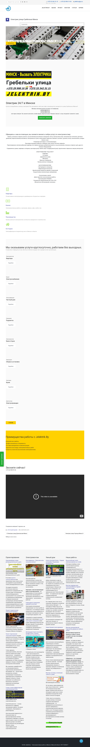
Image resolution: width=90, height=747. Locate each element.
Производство (11, 217)
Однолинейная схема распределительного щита (13, 561)
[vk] (26, 2)
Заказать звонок (45, 117)
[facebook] (20, 2)
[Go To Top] (81, 741)
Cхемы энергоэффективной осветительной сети (14, 688)
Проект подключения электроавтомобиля (12, 611)
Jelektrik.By (46, 7)
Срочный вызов (12, 530)
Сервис (81, 7)
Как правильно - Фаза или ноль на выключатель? (35, 561)
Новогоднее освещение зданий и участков (33, 603)
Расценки (11, 43)
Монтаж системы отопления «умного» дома (54, 673)
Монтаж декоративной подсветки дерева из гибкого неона (74, 629)
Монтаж (67, 7)
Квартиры (9, 193)
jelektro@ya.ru (78, 1)
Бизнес (8, 205)
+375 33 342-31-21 (52, 1)
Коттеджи (9, 229)
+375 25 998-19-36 (66, 1)
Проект (60, 7)
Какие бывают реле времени (54, 627)
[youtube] (24, 2)
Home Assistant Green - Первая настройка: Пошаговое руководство (55, 562)
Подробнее (10, 263)
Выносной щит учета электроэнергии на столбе (73, 561)
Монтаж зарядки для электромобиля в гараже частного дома (73, 587)
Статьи (74, 7)
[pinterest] (22, 2)
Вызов (54, 7)
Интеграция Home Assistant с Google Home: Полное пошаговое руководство (34, 633)
